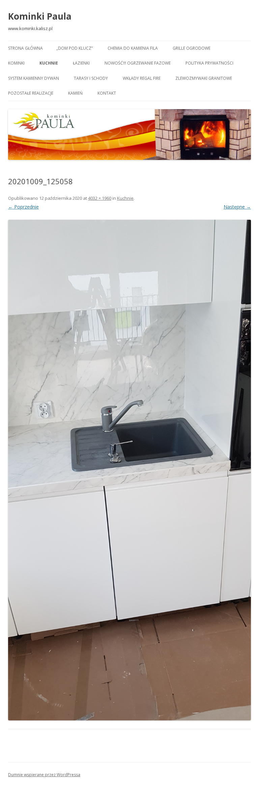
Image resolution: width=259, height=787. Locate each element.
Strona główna (25, 48)
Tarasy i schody (91, 78)
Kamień (75, 93)
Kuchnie (48, 63)
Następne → (237, 207)
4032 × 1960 (99, 198)
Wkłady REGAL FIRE (142, 78)
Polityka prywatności (209, 63)
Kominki (16, 63)
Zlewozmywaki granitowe (203, 78)
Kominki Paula (39, 16)
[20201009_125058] (129, 470)
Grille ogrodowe (191, 48)
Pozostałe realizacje (30, 93)
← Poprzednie (23, 207)
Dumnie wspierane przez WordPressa (44, 775)
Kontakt (106, 93)
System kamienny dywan (33, 78)
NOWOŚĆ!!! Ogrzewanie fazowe (138, 63)
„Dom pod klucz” (74, 48)
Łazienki (81, 63)
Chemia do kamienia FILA (133, 48)
